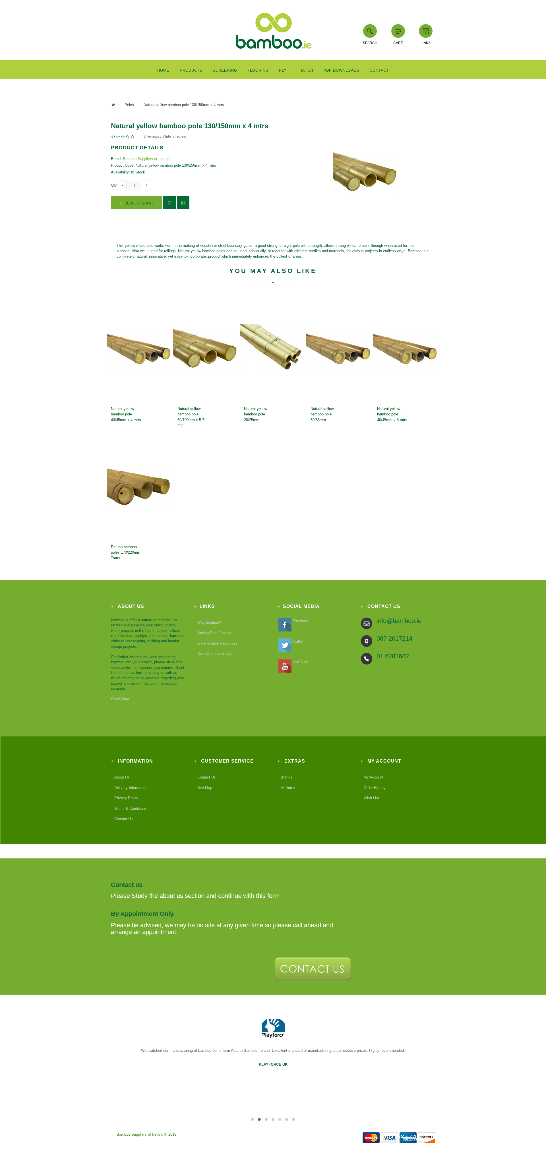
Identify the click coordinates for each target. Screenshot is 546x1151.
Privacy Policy (126, 798)
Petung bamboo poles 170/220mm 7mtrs (125, 552)
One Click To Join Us (214, 653)
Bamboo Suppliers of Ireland (146, 159)
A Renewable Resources (217, 643)
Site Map (204, 787)
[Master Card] (371, 1134)
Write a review (174, 136)
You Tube (299, 662)
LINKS (426, 43)
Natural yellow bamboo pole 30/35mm (322, 414)
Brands (286, 777)
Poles (129, 105)
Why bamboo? (209, 622)
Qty (114, 185)
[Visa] (389, 1134)
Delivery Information (130, 787)
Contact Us (123, 819)
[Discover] (426, 1134)
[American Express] (408, 1134)
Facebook (300, 621)
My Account (373, 777)
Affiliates (288, 787)
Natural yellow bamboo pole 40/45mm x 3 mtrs (392, 414)
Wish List (371, 798)
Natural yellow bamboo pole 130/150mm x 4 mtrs (184, 105)
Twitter (297, 641)
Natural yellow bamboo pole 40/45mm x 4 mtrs (126, 414)
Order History (375, 787)
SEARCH (370, 43)
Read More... (122, 699)
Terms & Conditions (130, 808)
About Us (122, 777)
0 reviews (151, 136)
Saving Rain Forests (214, 633)
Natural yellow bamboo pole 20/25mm (255, 414)
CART (398, 43)
